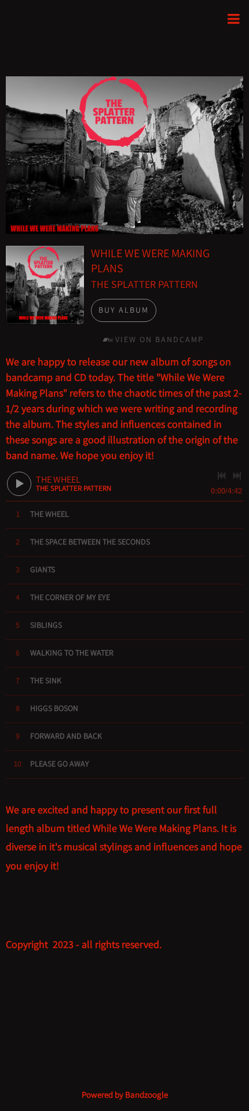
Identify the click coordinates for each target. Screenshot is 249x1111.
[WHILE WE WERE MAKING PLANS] (45, 285)
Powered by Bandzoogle (125, 1094)
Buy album (123, 310)
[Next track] (237, 476)
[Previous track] (222, 476)
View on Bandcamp (159, 339)
